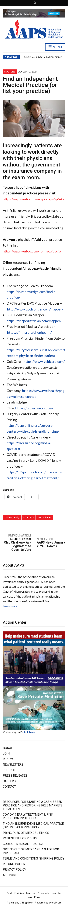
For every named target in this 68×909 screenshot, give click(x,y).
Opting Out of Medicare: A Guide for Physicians (31, 851)
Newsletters (13, 764)
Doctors (9, 71)
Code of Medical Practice (23, 844)
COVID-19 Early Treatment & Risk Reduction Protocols (28, 816)
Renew (8, 759)
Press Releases (15, 775)
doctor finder (44, 517)
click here (28, 732)
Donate (8, 748)
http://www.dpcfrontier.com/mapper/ (35, 309)
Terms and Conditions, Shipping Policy (33, 858)
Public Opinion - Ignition (21, 893)
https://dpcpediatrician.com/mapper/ (34, 321)
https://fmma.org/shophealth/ (29, 332)
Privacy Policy (14, 869)
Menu (57, 47)
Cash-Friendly (12, 517)
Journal (9, 770)
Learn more (10, 606)
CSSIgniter (26, 902)
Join (6, 753)
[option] (44, 57)
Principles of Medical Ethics (26, 833)
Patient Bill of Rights (20, 838)
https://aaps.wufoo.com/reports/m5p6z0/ (33, 199)
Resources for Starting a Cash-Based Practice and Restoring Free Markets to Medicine (33, 805)
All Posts (11, 875)
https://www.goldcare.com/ (44, 361)
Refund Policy (14, 864)
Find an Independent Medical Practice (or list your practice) (33, 825)
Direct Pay (28, 517)
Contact (9, 786)
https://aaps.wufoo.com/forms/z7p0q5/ (32, 251)
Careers (9, 781)
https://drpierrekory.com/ (34, 408)
